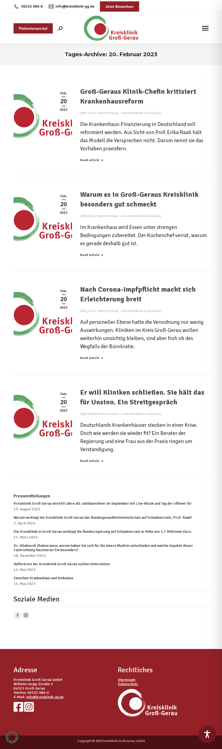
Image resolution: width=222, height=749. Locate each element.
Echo (92, 113)
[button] (12, 737)
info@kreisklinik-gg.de (75, 6)
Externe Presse (107, 113)
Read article (89, 160)
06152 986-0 (32, 6)
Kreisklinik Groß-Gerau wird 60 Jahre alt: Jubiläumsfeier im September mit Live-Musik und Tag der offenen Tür (103, 503)
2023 (83, 113)
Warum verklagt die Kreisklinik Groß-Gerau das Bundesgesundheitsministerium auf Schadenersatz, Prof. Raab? (103, 517)
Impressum (126, 679)
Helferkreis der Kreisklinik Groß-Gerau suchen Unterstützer (62, 564)
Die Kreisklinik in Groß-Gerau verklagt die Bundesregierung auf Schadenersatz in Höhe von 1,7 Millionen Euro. (103, 532)
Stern (115, 414)
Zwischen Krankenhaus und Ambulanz (43, 578)
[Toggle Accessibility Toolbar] (207, 734)
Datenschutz (128, 684)
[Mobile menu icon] (205, 28)
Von (141, 113)
